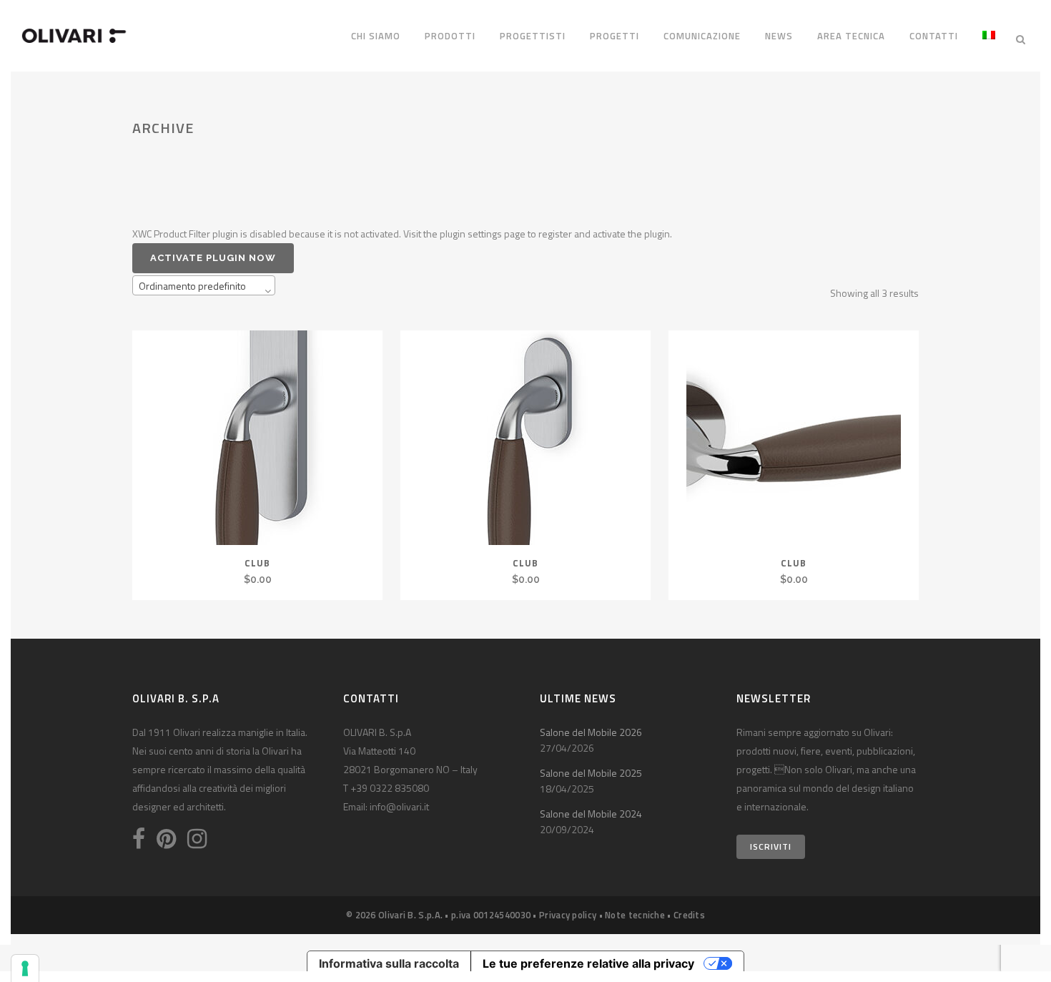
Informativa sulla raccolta (389, 963)
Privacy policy (567, 915)
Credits (689, 915)
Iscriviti (770, 846)
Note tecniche (635, 915)
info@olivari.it (399, 806)
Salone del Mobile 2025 (591, 772)
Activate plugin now (213, 257)
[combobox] (203, 285)
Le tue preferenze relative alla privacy (588, 963)
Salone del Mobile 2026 (591, 732)
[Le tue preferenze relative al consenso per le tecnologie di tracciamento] (25, 968)
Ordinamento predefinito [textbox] (192, 285)
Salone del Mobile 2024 (591, 813)
